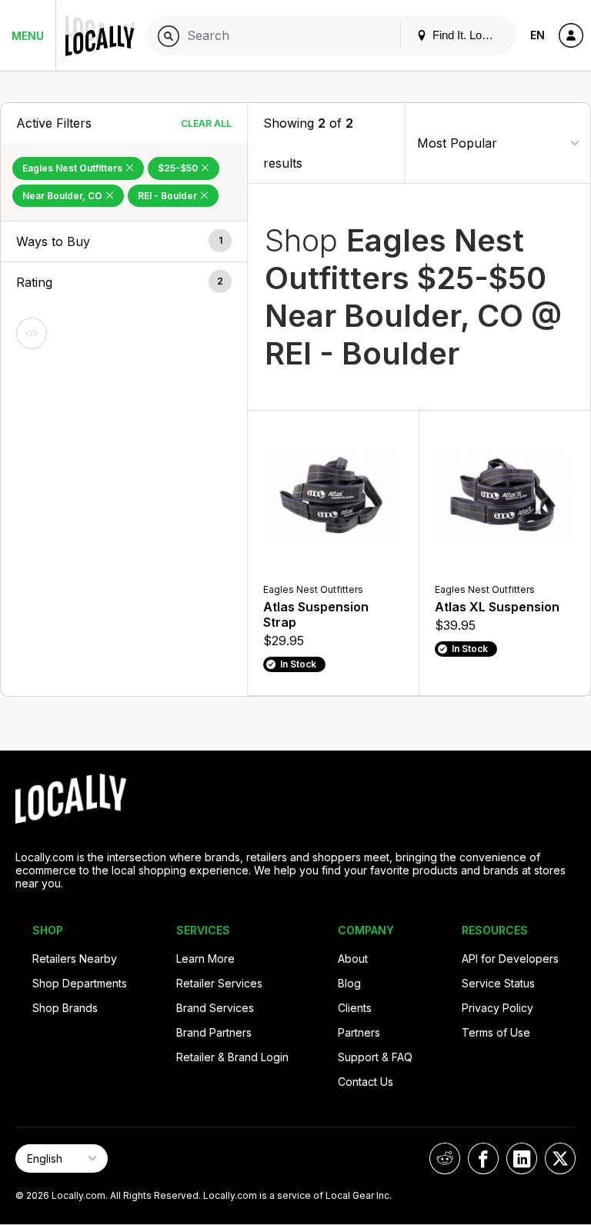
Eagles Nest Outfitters (73, 168)
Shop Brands (65, 1007)
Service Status (498, 983)
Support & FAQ (375, 1057)
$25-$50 (179, 168)
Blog (349, 983)
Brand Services (215, 1007)
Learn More (205, 958)
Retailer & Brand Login (232, 1057)
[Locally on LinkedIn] (521, 1158)
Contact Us (365, 1081)
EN (537, 35)
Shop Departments (79, 983)
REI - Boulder (168, 195)
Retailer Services (219, 983)
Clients (355, 1007)
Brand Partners (214, 1032)
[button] (124, 241)
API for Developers (510, 958)
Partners (359, 1032)
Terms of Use (496, 1032)
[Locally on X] (560, 1158)
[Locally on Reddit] (444, 1158)
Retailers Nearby (74, 958)
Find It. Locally (467, 35)
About (353, 958)
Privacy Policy (497, 1007)
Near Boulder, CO (63, 195)
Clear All (206, 123)
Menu (28, 35)
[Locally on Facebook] (483, 1158)
